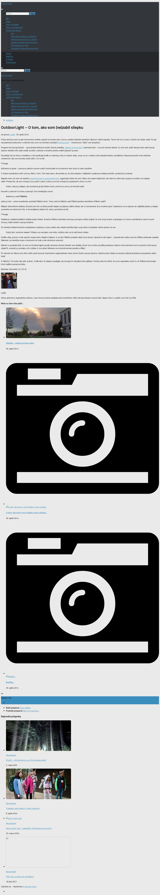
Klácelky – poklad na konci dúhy (20, 343)
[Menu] (2, 9)
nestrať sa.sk (6, 3)
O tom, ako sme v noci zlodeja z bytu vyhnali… (26, 512)
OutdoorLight (63, 142)
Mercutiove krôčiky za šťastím (23, 36)
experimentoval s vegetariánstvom (44, 178)
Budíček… (10, 682)
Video (8, 21)
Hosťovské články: (13, 30)
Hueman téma (30, 886)
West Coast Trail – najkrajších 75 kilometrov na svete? (29, 828)
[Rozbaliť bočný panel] (2, 693)
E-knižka (9, 59)
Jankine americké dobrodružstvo (24, 42)
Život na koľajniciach (14, 27)
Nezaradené (11, 755)
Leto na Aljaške (12, 24)
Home (8, 53)
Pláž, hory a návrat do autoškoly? (20, 876)
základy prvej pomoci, (74, 147)
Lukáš (12, 134)
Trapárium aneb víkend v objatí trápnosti (23, 808)
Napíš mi (9, 56)
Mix (7, 18)
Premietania (11, 62)
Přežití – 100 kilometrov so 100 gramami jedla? (26, 760)
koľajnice (9, 120)
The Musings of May (19, 45)
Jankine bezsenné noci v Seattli (24, 39)
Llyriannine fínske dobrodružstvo (24, 48)
